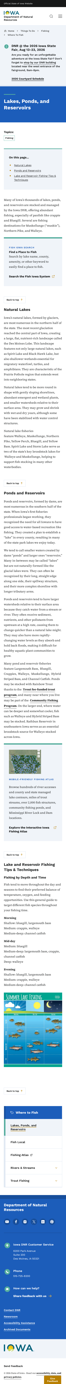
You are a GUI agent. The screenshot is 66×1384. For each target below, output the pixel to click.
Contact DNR (12, 1310)
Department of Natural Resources (18, 18)
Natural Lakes (22, 165)
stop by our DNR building (40, 62)
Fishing (45, 31)
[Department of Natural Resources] (12, 13)
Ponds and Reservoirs (27, 170)
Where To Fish (15, 35)
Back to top (13, 299)
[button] (52, 1380)
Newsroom (11, 1316)
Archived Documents (17, 1329)
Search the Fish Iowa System (29, 276)
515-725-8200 (21, 1276)
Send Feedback (13, 1366)
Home (11, 31)
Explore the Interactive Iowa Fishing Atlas (29, 829)
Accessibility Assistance (19, 1322)
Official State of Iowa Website (18, 3)
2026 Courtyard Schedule (28, 78)
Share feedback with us (29, 1296)
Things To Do (28, 31)
